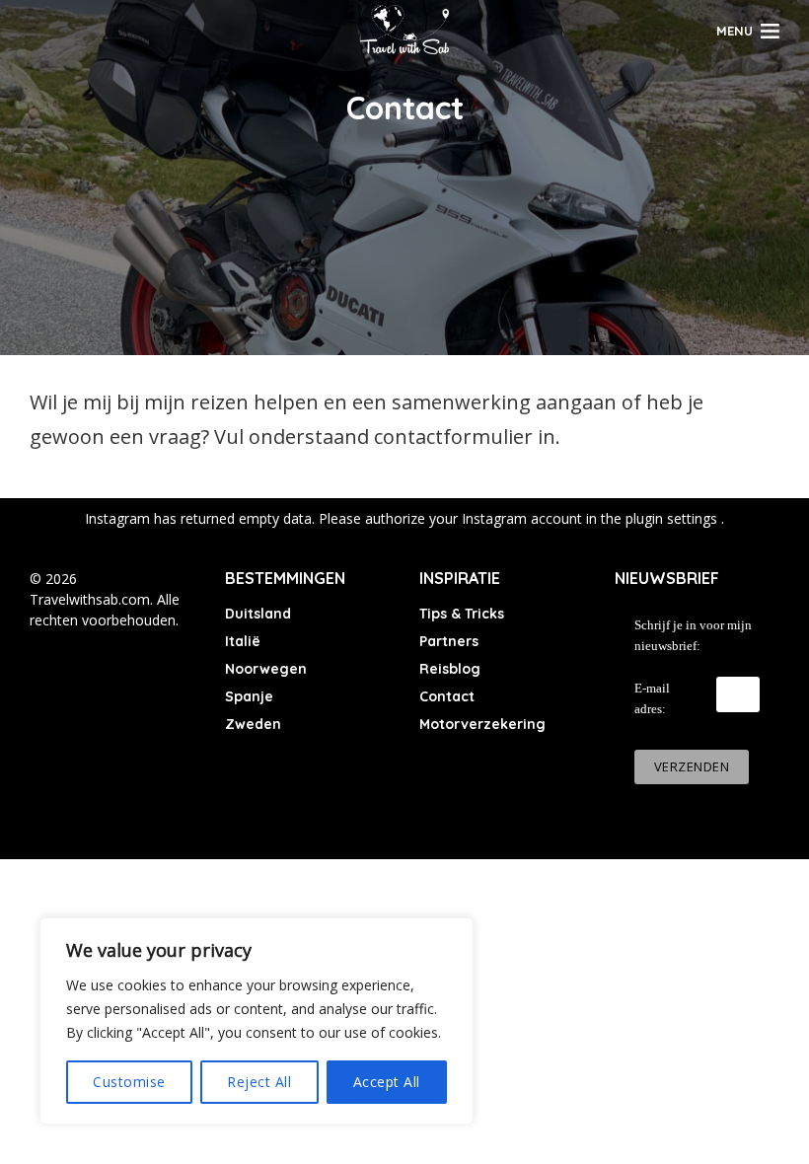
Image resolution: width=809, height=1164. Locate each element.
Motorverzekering (482, 724)
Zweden (253, 724)
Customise (129, 1081)
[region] (256, 1021)
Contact (447, 696)
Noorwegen (266, 669)
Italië (242, 641)
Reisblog (449, 669)
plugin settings (673, 518)
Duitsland (258, 613)
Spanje (249, 696)
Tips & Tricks (461, 613)
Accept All (386, 1081)
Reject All (259, 1081)
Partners (448, 641)
